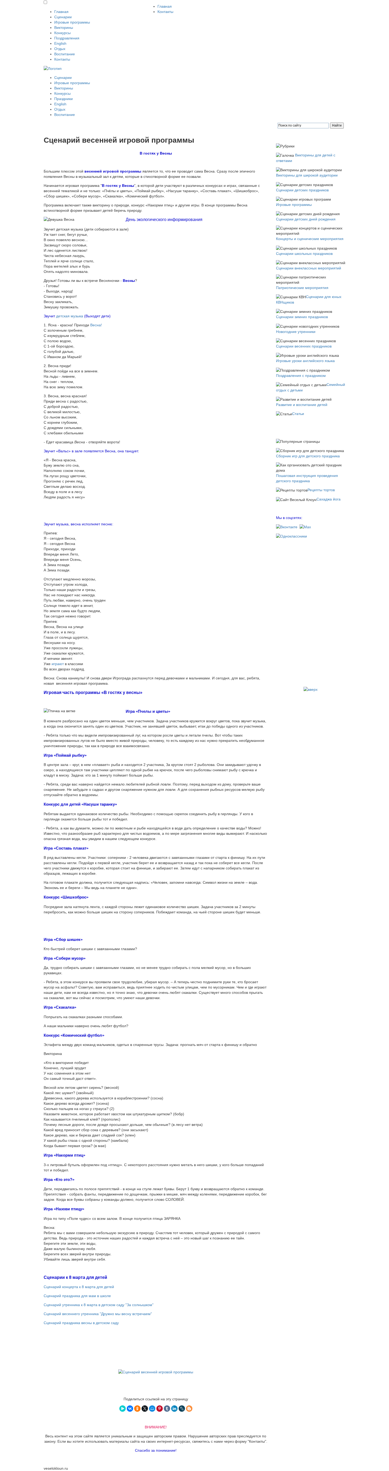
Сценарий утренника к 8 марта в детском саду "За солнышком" (98, 1305)
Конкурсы (62, 33)
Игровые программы (72, 22)
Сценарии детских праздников (302, 190)
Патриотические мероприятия (302, 288)
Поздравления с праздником (301, 375)
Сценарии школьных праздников (304, 253)
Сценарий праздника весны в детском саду (81, 1323)
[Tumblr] (167, 1408)
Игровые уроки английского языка (305, 361)
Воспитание (64, 54)
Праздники (63, 99)
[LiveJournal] (182, 1408)
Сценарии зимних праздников (302, 317)
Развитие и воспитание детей (301, 405)
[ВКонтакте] (130, 1408)
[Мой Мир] (152, 1408)
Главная (61, 12)
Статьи (298, 414)
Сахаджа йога (328, 499)
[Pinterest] (159, 1408)
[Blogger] (189, 1408)
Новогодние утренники (295, 332)
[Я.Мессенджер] (122, 1408)
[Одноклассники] (137, 1408)
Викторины (63, 27)
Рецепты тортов (321, 490)
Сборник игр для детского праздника (308, 456)
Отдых (59, 49)
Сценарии (63, 17)
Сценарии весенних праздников (304, 346)
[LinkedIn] (174, 1408)
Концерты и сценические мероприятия (309, 239)
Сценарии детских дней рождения (306, 219)
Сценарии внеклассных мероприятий (308, 268)
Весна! (95, 325)
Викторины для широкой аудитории (307, 175)
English (60, 43)
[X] (145, 1408)
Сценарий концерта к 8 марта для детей (79, 1287)
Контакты (62, 59)
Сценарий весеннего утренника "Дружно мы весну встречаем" (98, 1314)
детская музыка (69, 316)
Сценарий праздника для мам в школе (77, 1296)
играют (58, 664)
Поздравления (66, 38)
